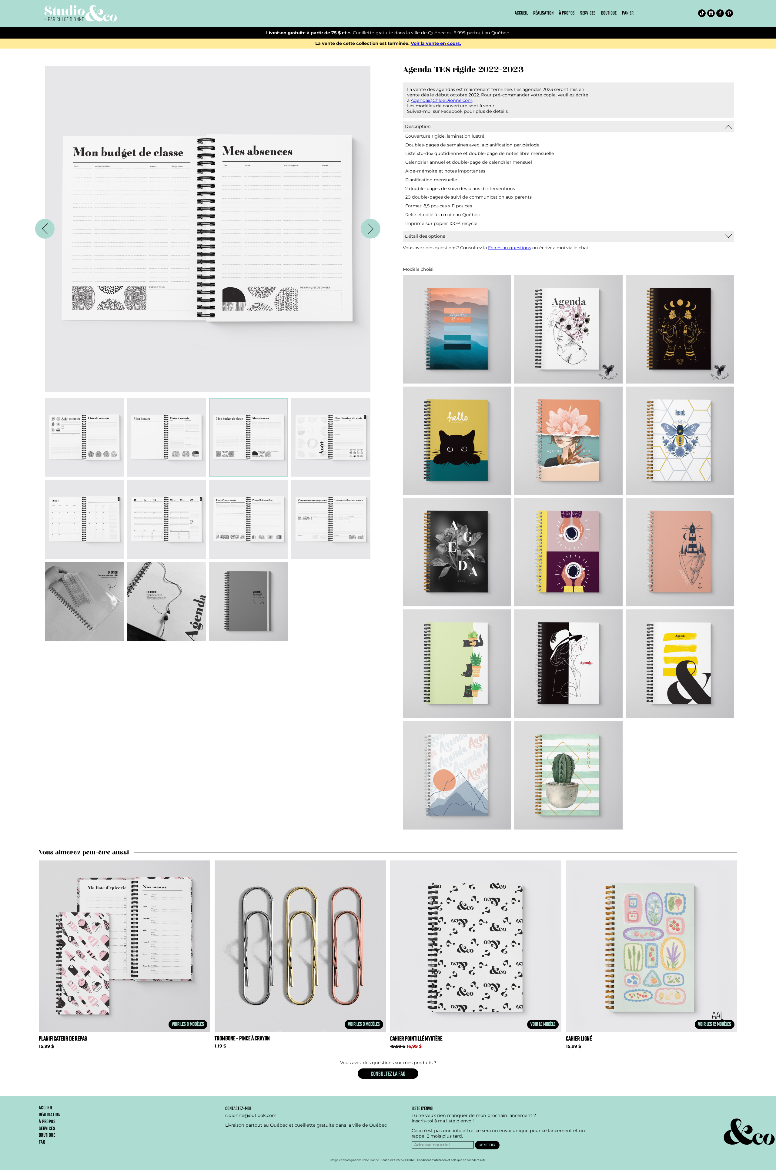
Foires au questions (509, 247)
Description (418, 126)
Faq (42, 1142)
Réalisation (543, 13)
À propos (567, 13)
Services (588, 13)
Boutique (609, 13)
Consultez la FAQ (388, 1073)
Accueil (521, 13)
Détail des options (425, 236)
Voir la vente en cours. (436, 43)
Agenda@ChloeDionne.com (441, 100)
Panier (628, 13)
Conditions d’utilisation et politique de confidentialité (451, 1160)
